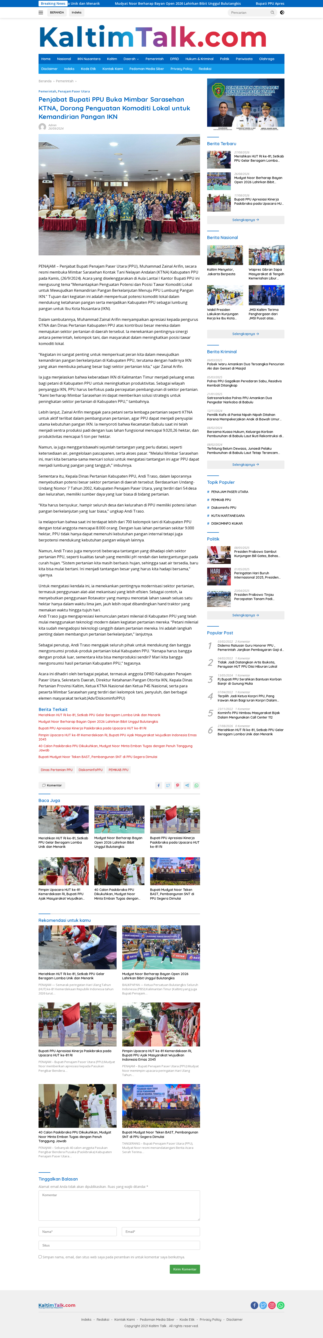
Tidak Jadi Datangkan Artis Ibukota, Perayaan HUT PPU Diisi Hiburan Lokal (247, 664)
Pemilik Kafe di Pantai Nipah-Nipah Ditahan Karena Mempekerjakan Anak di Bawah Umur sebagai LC (243, 417)
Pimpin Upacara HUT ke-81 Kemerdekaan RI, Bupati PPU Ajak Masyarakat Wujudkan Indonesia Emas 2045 (118, 737)
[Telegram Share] (187, 785)
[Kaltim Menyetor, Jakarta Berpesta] (225, 255)
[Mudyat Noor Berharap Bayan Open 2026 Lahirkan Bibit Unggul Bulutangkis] (119, 820)
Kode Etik (88, 69)
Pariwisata (244, 59)
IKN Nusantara (89, 59)
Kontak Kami (113, 69)
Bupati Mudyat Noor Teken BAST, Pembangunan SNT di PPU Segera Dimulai (98, 757)
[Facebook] (254, 1306)
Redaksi (205, 69)
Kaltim (112, 59)
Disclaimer (49, 69)
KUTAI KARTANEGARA (228, 516)
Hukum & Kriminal (200, 59)
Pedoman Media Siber (147, 69)
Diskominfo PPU (223, 508)
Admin (52, 125)
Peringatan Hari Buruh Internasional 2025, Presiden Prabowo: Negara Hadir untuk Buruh (258, 575)
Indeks (77, 12)
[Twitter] (263, 1306)
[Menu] (42, 13)
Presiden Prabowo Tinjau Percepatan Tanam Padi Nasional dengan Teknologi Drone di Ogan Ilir (255, 597)
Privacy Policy (181, 69)
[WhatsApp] (280, 1306)
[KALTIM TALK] (154, 35)
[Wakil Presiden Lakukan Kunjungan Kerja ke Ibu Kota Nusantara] (225, 295)
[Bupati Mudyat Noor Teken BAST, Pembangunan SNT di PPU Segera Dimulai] (175, 871)
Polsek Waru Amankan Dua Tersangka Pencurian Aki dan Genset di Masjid (245, 366)
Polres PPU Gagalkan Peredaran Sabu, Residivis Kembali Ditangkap (244, 383)
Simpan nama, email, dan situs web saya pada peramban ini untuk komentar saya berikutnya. (114, 1257)
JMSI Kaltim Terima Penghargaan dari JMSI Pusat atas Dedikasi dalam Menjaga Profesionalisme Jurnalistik (264, 314)
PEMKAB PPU (118, 770)
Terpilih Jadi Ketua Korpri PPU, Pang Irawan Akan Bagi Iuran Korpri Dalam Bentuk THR (247, 698)
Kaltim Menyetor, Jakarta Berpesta (221, 271)
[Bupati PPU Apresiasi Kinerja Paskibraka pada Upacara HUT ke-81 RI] (175, 820)
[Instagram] (272, 1306)
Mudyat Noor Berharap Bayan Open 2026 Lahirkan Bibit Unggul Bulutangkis (127, 3)
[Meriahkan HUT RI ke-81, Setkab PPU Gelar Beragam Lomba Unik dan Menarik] (64, 820)
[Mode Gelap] (282, 13)
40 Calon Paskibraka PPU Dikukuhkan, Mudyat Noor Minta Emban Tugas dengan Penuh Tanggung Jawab (115, 748)
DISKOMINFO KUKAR (227, 523)
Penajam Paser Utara (74, 91)
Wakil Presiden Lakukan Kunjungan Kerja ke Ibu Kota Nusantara (222, 314)
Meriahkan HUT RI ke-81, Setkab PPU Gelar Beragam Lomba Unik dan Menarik (100, 715)
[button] (272, 12)
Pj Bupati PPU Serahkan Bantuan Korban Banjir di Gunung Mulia (250, 681)
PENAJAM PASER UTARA (229, 492)
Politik (224, 59)
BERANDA (57, 12)
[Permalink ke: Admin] (42, 126)
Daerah (129, 59)
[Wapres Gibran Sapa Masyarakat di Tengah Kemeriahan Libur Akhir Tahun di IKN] (266, 255)
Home (46, 59)
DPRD (174, 59)
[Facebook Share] (158, 785)
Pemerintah (155, 59)
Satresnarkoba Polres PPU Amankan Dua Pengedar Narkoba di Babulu (239, 400)
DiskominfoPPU (91, 770)
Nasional (64, 59)
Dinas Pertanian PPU (57, 770)
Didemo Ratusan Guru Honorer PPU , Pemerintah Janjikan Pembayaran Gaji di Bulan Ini (250, 647)
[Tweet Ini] (168, 785)
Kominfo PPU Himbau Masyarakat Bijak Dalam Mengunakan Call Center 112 (249, 715)
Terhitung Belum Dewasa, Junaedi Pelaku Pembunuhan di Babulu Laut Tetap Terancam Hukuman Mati (242, 450)
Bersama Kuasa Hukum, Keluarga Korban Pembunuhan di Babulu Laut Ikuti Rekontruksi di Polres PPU (244, 434)
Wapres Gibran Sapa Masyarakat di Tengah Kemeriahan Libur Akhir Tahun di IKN (266, 273)
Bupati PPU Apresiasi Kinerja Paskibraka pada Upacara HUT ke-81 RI (261, 3)
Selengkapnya (244, 220)
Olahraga (266, 59)
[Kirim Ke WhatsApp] (196, 785)
